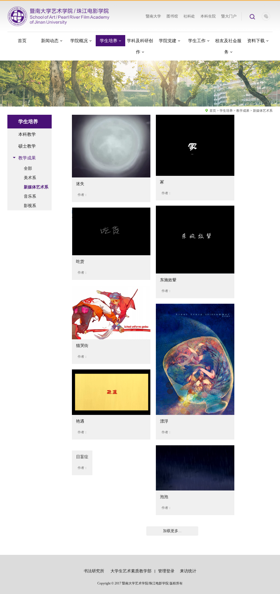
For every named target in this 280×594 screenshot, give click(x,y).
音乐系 (30, 196)
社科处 (189, 16)
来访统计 (188, 571)
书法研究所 (94, 571)
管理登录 (166, 571)
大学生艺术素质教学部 (130, 571)
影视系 (30, 205)
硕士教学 (27, 146)
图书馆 (172, 16)
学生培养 (226, 111)
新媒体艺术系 (263, 111)
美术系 (30, 178)
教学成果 (242, 111)
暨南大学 (153, 16)
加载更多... (172, 531)
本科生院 (208, 16)
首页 (212, 111)
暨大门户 (229, 16)
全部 (28, 168)
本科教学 (27, 134)
